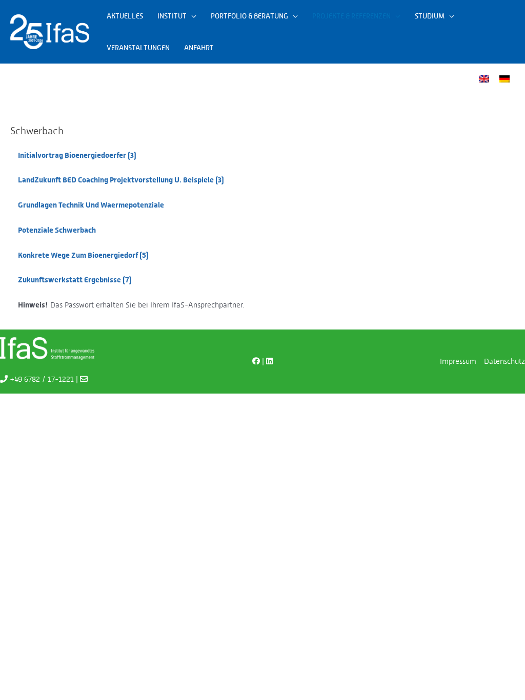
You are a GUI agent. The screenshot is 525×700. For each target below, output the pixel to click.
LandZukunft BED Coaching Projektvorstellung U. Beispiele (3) (121, 179)
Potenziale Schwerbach (57, 230)
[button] (191, 16)
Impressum (458, 361)
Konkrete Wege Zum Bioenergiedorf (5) (83, 255)
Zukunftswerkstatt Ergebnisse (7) (75, 279)
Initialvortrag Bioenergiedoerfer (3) (77, 155)
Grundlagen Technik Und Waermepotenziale (91, 205)
